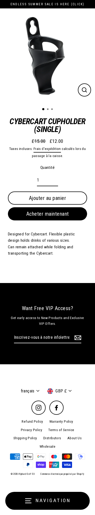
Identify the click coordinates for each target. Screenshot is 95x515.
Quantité (47, 167)
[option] (47, 55)
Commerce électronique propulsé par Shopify (62, 474)
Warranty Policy (61, 421)
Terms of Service (61, 430)
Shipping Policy (25, 438)
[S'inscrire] (77, 338)
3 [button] (52, 109)
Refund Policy (32, 421)
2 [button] (48, 109)
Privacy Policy (31, 430)
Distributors (52, 438)
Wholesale (47, 446)
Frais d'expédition (47, 149)
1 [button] (43, 109)
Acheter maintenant (47, 214)
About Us (74, 438)
